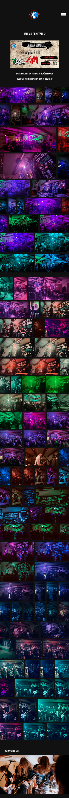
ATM (40, 79)
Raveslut (49, 79)
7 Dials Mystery (31, 79)
